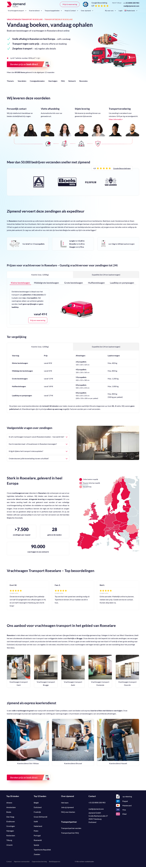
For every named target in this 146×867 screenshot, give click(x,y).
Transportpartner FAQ (70, 833)
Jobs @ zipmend (67, 807)
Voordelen (22, 81)
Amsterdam (11, 807)
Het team (64, 803)
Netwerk (72, 81)
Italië (36, 821)
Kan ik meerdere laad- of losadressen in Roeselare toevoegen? (33, 444)
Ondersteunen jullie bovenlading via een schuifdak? (29, 458)
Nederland (38, 826)
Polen (36, 831)
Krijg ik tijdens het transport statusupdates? (26, 451)
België (36, 803)
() (131, 3)
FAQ (63, 81)
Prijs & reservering (70, 4)
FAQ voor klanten (68, 812)
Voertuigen (52, 81)
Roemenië (38, 840)
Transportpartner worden (71, 828)
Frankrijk (37, 812)
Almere (9, 803)
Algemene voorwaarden (22, 861)
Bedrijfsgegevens (54, 861)
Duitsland (38, 807)
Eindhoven (10, 821)
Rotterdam (10, 835)
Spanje (36, 845)
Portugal (37, 835)
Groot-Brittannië (40, 817)
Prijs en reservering (37, 320)
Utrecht (9, 845)
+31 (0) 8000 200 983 (97, 802)
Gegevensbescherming (39, 861)
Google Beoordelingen (122, 168)
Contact (9, 861)
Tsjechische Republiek (42, 850)
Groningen (10, 826)
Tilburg (9, 840)
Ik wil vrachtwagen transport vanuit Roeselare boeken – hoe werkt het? (36, 437)
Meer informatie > (116, 119)
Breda (8, 812)
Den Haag (10, 817)
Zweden (37, 854)
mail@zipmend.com (131, 6)
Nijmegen (10, 831)
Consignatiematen (37, 81)
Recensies (83, 81)
